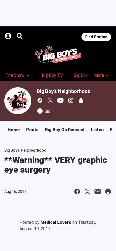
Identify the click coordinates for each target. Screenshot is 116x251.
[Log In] (8, 36)
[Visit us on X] (50, 100)
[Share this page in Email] (97, 191)
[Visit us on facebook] (40, 100)
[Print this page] (108, 191)
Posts (32, 129)
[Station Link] (58, 54)
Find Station (96, 37)
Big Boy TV (52, 75)
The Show (15, 75)
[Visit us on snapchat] (81, 100)
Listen (97, 129)
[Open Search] (20, 36)
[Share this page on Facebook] (77, 191)
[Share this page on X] (87, 191)
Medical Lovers (55, 222)
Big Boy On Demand (64, 129)
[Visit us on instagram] (70, 100)
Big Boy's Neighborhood (64, 91)
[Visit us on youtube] (60, 100)
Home (14, 129)
